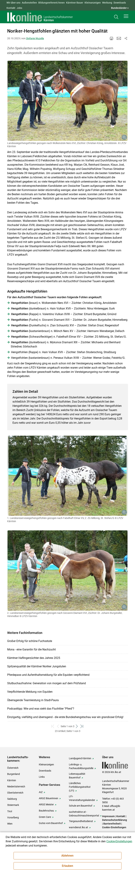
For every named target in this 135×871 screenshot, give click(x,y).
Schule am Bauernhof (80, 805)
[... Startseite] (40, 16)
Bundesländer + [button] (120, 8)
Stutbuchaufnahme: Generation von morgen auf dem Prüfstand (46, 683)
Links (42, 776)
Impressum (108, 816)
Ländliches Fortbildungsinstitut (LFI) (80, 787)
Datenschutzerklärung (114, 820)
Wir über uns (13, 2)
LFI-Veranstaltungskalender (82, 798)
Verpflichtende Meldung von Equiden (30, 691)
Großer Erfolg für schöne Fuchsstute (29, 641)
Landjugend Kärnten (80, 758)
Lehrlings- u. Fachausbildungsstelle (81, 766)
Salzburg (12, 798)
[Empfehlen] (119, 38)
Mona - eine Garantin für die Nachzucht (31, 649)
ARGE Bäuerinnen (48, 798)
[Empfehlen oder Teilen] (126, 38)
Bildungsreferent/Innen (51, 2)
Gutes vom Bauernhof (51, 823)
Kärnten (11, 780)
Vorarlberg (13, 817)
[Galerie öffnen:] (67, 101)
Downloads (120, 2)
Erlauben (67, 865)
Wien (9, 823)
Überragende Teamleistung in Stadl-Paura (33, 700)
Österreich (12, 767)
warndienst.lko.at (78, 827)
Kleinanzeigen (93, 2)
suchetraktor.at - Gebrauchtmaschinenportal (84, 813)
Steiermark (13, 805)
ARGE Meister (46, 804)
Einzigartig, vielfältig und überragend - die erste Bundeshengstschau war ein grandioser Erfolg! (65, 717)
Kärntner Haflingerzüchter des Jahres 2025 (33, 658)
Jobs (19, 8)
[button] (126, 16)
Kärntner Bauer (74, 2)
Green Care (45, 817)
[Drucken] (111, 38)
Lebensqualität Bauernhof (77, 775)
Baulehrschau (46, 810)
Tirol (9, 811)
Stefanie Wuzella (35, 38)
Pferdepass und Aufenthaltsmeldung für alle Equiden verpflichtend (48, 674)
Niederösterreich (16, 786)
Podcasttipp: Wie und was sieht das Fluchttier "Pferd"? (40, 708)
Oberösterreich (15, 792)
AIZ (41, 792)
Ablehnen (67, 855)
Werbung (107, 2)
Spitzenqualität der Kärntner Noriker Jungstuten (36, 666)
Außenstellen (29, 2)
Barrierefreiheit (112, 823)
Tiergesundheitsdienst (81, 821)
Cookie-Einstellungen (114, 827)
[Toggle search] (116, 17)
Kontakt (11, 8)
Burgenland (13, 774)
